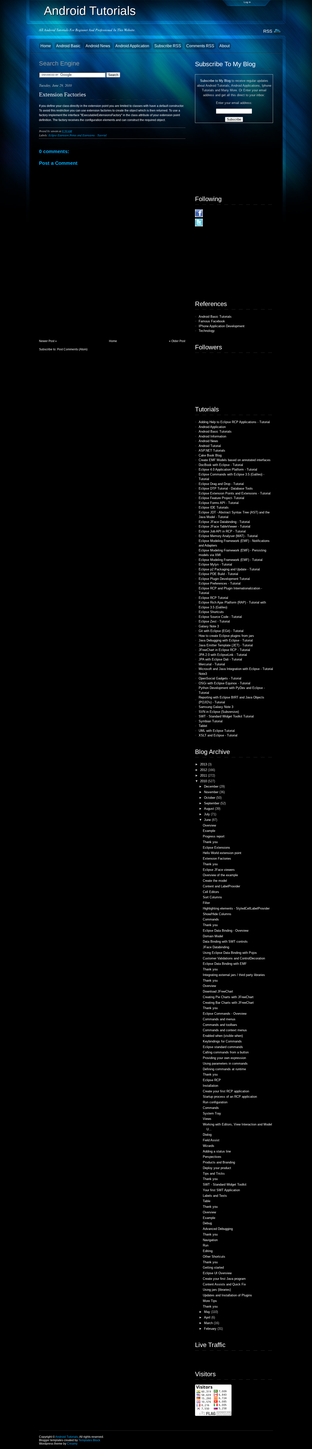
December (211, 786)
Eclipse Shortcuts (211, 612)
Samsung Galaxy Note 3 (216, 707)
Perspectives (212, 1157)
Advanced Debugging (218, 1229)
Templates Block (89, 1440)
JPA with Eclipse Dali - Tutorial (220, 659)
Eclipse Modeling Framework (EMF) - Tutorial (231, 560)
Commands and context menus (225, 1030)
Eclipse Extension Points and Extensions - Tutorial (78, 135)
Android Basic (68, 46)
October (210, 797)
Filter (206, 903)
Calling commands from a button (226, 1052)
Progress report (213, 836)
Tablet (203, 726)
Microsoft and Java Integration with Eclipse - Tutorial (236, 669)
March (209, 1323)
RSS (267, 31)
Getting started (213, 1267)
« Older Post (177, 341)
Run (205, 1245)
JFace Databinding (216, 947)
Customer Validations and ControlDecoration (234, 958)
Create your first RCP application (226, 1091)
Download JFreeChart (218, 991)
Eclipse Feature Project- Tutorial (221, 498)
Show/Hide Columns (217, 914)
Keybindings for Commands (222, 1041)
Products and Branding (219, 1162)
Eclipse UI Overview (217, 1273)
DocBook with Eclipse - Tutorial (221, 465)
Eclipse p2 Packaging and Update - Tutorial (229, 569)
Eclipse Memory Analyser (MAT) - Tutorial (228, 536)
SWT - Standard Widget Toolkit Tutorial (226, 716)
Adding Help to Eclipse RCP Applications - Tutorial (234, 422)
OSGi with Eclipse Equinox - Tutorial (224, 683)
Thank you (210, 842)
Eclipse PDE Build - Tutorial (218, 574)
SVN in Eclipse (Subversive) (219, 712)
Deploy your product (217, 1168)
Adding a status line (217, 1151)
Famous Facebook (212, 321)
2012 (204, 770)
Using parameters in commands (225, 1063)
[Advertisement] (75, 305)
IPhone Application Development (221, 326)
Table (206, 1201)
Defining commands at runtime (224, 1069)
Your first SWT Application (221, 1190)
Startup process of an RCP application (230, 1096)
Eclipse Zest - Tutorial (214, 621)
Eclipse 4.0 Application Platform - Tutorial (228, 469)
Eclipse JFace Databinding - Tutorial (224, 522)
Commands (211, 919)
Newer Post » (48, 341)
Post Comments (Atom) (72, 349)
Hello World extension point (222, 853)
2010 (204, 781)
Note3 (203, 674)
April (207, 1317)
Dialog (207, 1134)
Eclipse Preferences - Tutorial (220, 583)
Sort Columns (212, 897)
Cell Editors (211, 892)
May (207, 1312)
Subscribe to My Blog (215, 81)
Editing (208, 1251)
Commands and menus (219, 1019)
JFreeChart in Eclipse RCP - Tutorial (224, 650)
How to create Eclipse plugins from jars (226, 636)
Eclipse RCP (212, 1080)
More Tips (210, 1301)
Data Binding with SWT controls (225, 941)
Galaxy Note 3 (209, 626)
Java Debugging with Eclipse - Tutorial (226, 640)
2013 (204, 764)
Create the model (215, 880)
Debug (207, 1223)
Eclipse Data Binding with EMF (225, 964)
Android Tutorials (90, 11)
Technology (207, 331)
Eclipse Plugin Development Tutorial (224, 579)
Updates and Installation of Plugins (227, 1295)
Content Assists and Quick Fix (224, 1284)
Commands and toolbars (220, 1025)
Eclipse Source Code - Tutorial (220, 617)
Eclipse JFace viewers (219, 870)
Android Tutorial (210, 446)
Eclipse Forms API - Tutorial (219, 503)
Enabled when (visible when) (223, 1036)
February (210, 1328)
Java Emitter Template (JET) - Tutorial (226, 645)
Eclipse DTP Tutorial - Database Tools (226, 488)
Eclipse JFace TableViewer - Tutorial (224, 526)
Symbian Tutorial (211, 721)
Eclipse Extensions (216, 847)
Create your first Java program (224, 1279)
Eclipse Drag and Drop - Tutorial (221, 484)
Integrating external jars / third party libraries (234, 975)
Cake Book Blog (210, 455)
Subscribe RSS (167, 46)
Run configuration (215, 1102)
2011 (204, 775)
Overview (209, 825)
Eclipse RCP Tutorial (213, 598)
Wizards (208, 1146)
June (208, 820)
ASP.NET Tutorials (212, 450)
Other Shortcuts (214, 1256)
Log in (247, 2)
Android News (98, 46)
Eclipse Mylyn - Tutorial (215, 564)
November (211, 792)
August (209, 808)
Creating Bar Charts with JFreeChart (228, 1002)
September (212, 803)
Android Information (212, 436)
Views (207, 1119)
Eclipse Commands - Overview (224, 1013)
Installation (210, 1085)
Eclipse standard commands (223, 1047)
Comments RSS (200, 46)
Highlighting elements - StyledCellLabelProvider (236, 908)
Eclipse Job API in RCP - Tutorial (222, 531)
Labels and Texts (215, 1196)
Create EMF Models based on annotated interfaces (235, 460)
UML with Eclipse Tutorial (217, 731)
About (224, 46)
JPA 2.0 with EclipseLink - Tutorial (223, 655)
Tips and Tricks (214, 1173)
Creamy (72, 1443)
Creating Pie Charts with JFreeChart (228, 997)
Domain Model (213, 936)
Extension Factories (62, 94)
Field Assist (211, 1140)
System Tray (212, 1113)
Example (209, 831)
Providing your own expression (224, 1058)
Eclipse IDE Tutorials (214, 507)
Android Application (132, 46)
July (207, 814)
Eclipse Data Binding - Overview (225, 930)
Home (45, 46)
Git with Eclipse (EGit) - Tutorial (221, 631)
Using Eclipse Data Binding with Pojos (230, 953)
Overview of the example (220, 875)
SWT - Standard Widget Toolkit (224, 1184)
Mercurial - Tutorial (212, 664)
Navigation (210, 1240)
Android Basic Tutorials (215, 316)
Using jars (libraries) (217, 1289)
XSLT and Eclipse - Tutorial (218, 735)
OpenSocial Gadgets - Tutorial (220, 678)
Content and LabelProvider (221, 886)
